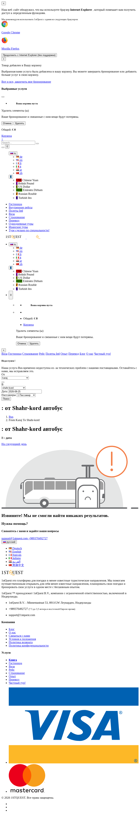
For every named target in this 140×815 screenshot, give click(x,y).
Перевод (14, 220)
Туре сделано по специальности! (29, 230)
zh (20, 173)
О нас (89, 353)
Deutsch (17, 548)
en (20, 160)
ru (14, 153)
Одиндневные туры (21, 223)
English (16, 551)
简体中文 (18, 565)
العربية (16, 561)
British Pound (25, 183)
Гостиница (15, 204)
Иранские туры (18, 227)
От (3, 374)
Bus (11, 416)
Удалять (19, 123)
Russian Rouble (26, 193)
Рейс (42, 353)
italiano (16, 558)
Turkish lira (24, 197)
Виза (12, 214)
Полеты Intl (16, 210)
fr (20, 163)
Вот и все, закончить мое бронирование (26, 81)
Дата (4, 391)
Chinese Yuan (27, 180)
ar (20, 169)
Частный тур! (102, 353)
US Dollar (23, 186)
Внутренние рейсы (20, 207)
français (16, 554)
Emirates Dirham (29, 190)
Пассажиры (8, 395)
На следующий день (14, 444)
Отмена (7, 123)
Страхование (17, 217)
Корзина (6, 135)
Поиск (6, 398)
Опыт (64, 353)
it (20, 166)
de (20, 156)
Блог (82, 353)
